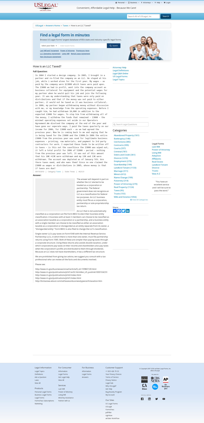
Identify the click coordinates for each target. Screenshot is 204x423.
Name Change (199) (123, 177)
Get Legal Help (64, 377)
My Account (110, 395)
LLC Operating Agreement (50, 54)
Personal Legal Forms (43, 392)
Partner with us (64, 401)
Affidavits (156, 158)
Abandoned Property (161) (126, 135)
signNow (109, 415)
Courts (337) (120, 148)
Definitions (39, 374)
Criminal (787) (120, 151)
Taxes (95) (119, 190)
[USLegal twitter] (156, 399)
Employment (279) (123, 161)
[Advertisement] (55, 194)
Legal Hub (109, 383)
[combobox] (49, 45)
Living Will (65, 54)
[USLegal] (46, 3)
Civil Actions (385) (122, 141)
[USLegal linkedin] (149, 399)
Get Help (109, 389)
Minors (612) (120, 174)
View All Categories (140, 200)
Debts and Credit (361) (124, 154)
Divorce (155, 167)
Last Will (156, 146)
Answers (85, 377)
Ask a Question (40, 377)
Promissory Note (82, 50)
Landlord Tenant (160, 164)
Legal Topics (118, 79)
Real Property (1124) (124, 187)
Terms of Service (112, 377)
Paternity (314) (121, 180)
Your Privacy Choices (113, 374)
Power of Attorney (67, 50)
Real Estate (157, 161)
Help (158, 2)
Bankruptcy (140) (122, 138)
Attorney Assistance (66, 398)
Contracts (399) (121, 145)
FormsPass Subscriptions (44, 401)
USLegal (39, 25)
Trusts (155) (119, 193)
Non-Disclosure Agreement (50, 57)
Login (168, 2)
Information (62, 371)
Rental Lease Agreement (80, 54)
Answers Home (53, 25)
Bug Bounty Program (114, 392)
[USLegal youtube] (164, 399)
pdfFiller (109, 412)
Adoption (156, 155)
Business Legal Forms (43, 395)
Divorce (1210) (121, 158)
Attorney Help (119, 67)
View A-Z (156, 173)
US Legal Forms (120, 76)
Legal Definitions (121, 70)
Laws (37, 380)
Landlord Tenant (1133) (125, 167)
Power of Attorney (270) (125, 184)
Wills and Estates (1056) (125, 197)
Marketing (38, 404)
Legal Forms (39, 398)
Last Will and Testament (49, 50)
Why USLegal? (111, 386)
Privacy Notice (111, 380)
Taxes (65, 25)
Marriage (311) (121, 171)
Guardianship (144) (123, 164)
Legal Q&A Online (120, 73)
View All (37, 383)
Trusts (155, 170)
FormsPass (110, 409)
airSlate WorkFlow (112, 418)
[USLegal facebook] (142, 399)
